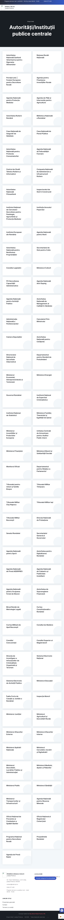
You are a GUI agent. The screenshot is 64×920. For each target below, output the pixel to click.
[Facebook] (11, 3)
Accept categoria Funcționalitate (45, 878)
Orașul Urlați (10, 6)
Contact (4, 905)
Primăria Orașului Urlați (15, 874)
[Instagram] (16, 3)
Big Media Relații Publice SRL (38, 913)
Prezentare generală (8, 902)
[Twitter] (14, 3)
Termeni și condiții (7, 907)
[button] (57, 7)
